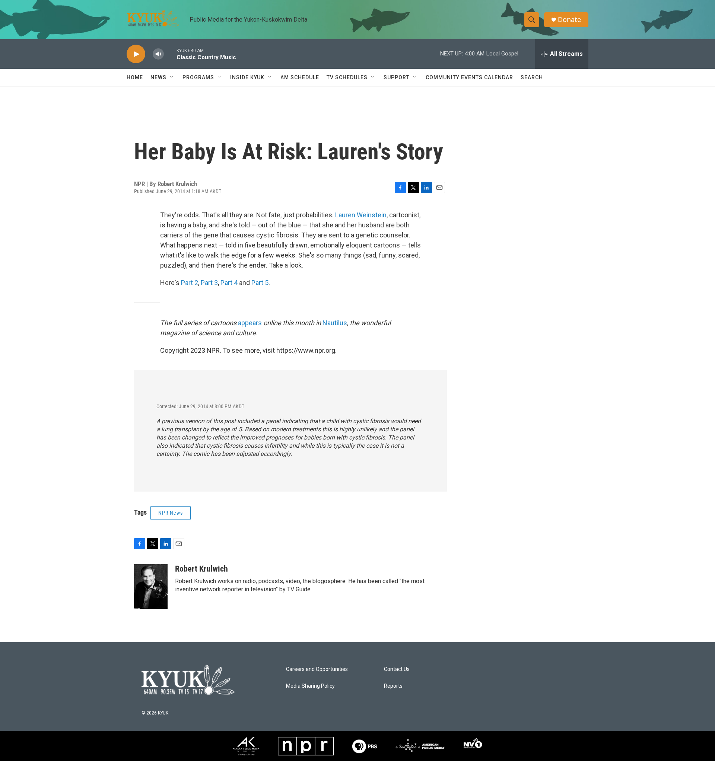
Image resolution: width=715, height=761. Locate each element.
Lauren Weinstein (361, 215)
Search (532, 77)
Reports (393, 686)
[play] (136, 54)
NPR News (170, 513)
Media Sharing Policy (310, 686)
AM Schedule (299, 77)
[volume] (158, 54)
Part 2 (189, 283)
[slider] (170, 54)
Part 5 (259, 283)
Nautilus (334, 323)
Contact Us (397, 669)
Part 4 (229, 283)
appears (250, 323)
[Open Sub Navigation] (172, 77)
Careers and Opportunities (317, 669)
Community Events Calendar (469, 77)
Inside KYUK (247, 77)
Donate (569, 19)
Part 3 (209, 283)
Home (135, 77)
